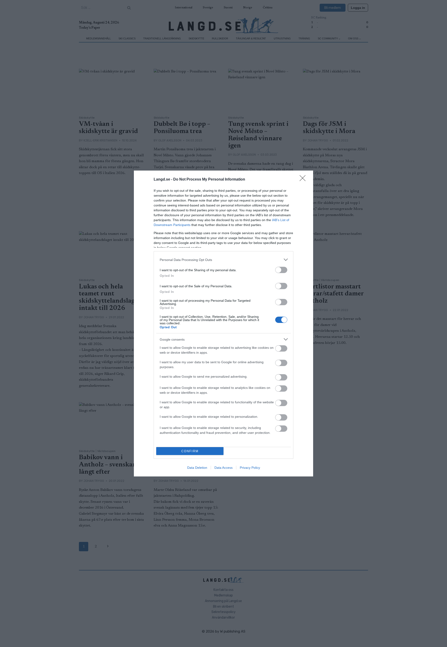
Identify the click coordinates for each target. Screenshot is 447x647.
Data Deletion (197, 467)
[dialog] (223, 323)
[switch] (281, 270)
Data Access (223, 467)
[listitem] (223, 259)
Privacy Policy (250, 467)
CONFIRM (190, 451)
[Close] (304, 179)
